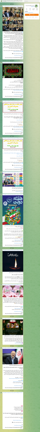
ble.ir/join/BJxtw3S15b (19, 191)
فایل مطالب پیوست (19, 120)
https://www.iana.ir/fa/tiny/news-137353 (15, 378)
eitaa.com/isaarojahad (18, 343)
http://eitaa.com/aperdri (18, 55)
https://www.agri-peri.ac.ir (29, 12)
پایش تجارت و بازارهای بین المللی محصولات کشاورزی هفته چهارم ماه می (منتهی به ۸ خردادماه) (13, 153)
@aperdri (32, 6)
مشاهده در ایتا (32, 14)
